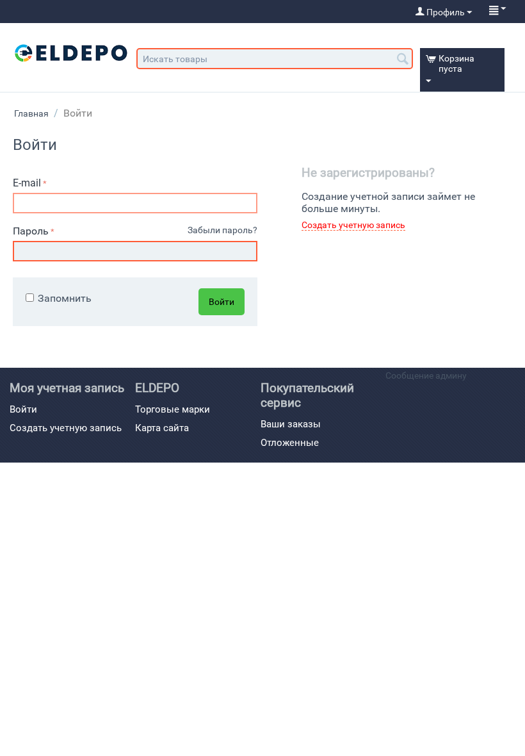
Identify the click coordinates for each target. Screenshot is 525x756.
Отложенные (290, 442)
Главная (31, 113)
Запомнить (65, 298)
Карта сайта (162, 428)
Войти (221, 302)
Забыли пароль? (222, 230)
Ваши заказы (291, 424)
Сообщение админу (426, 375)
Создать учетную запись (353, 225)
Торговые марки (172, 409)
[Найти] (403, 59)
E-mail (27, 183)
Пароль (31, 231)
